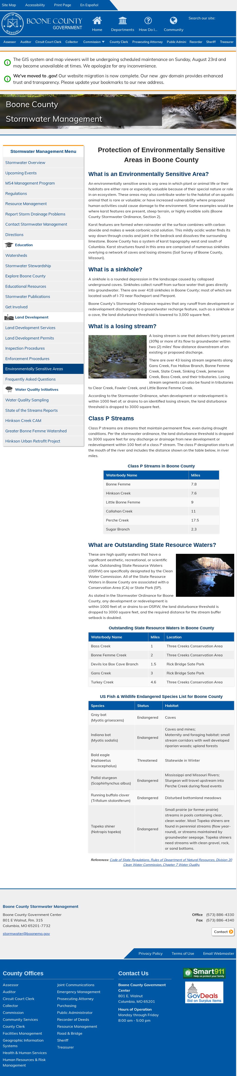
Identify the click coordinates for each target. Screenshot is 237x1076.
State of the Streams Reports (31, 410)
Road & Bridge (69, 1033)
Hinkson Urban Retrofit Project (32, 441)
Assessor (9, 42)
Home (97, 29)
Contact (220, 932)
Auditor (25, 42)
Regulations (16, 193)
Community (174, 29)
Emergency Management (78, 991)
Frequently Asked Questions (30, 379)
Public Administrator (176, 42)
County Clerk (119, 42)
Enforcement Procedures (27, 358)
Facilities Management (22, 1033)
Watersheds (16, 255)
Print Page (62, 5)
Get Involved (16, 306)
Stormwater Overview (25, 162)
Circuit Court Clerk (48, 42)
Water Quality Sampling (27, 399)
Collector (71, 42)
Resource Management (26, 203)
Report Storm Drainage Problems (35, 214)
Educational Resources (25, 286)
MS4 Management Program (30, 183)
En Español (89, 5)
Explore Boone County (25, 275)
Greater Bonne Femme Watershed (36, 430)
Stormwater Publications (27, 296)
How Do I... (148, 29)
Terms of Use (183, 953)
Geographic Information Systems (23, 1043)
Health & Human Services (25, 1052)
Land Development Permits (29, 338)
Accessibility (35, 5)
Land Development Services (30, 327)
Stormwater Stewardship (28, 265)
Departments (122, 29)
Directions (14, 234)
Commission (92, 42)
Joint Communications (75, 984)
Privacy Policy (151, 953)
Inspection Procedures (25, 348)
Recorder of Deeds (196, 42)
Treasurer (227, 42)
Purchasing (66, 1005)
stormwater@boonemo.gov (26, 933)
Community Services (20, 1019)
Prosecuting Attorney (147, 42)
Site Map (9, 5)
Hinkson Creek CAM (23, 420)
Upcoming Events (21, 172)
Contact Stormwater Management (36, 224)
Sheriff (211, 42)
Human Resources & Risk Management (24, 1062)
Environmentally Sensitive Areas (34, 368)
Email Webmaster (218, 953)
